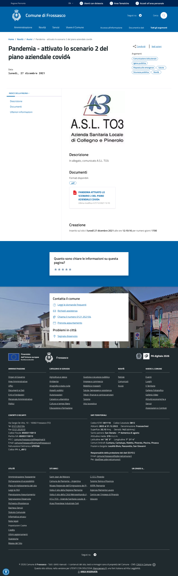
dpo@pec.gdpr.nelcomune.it (107, 459)
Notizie (121, 377)
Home (11, 39)
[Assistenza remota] (154, 564)
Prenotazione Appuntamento (21, 494)
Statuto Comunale (16, 512)
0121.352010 (18, 429)
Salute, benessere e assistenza (97, 390)
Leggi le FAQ (14, 490)
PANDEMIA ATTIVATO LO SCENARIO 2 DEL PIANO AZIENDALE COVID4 (91, 195)
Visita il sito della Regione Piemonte (66, 490)
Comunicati (123, 381)
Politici (11, 403)
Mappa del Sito (15, 543)
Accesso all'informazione (111, 27)
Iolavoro (93, 499)
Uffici (10, 385)
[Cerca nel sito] (163, 15)
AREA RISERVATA (89, 571)
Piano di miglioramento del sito (22, 485)
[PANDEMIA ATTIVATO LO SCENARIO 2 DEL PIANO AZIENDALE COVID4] (75, 192)
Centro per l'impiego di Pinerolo (104, 494)
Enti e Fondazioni (16, 394)
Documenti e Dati (16, 390)
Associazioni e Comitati (156, 408)
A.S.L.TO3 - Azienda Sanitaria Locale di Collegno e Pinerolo (76, 499)
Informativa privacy (17, 516)
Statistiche (13, 538)
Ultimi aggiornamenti (18, 534)
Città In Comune (143, 564)
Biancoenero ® (100, 568)
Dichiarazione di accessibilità (21, 481)
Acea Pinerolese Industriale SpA (64, 503)
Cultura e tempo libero (60, 403)
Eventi (149, 377)
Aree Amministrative (17, 381)
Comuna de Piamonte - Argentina (65, 481)
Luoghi (149, 381)
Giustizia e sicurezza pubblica (96, 377)
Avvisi (29, 39)
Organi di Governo (16, 377)
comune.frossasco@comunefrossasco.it (32, 442)
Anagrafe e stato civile (60, 385)
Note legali (13, 521)
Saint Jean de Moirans (60, 476)
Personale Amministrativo (20, 399)
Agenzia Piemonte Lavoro (102, 490)
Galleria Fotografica (154, 390)
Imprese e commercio (93, 381)
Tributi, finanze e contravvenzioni (98, 394)
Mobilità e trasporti (92, 385)
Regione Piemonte (18, 3)
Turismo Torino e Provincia (102, 481)
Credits (11, 530)
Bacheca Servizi (15, 507)
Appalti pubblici (56, 390)
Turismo (86, 399)
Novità (20, 39)
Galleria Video (152, 394)
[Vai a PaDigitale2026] (153, 355)
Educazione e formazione (61, 408)
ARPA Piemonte (97, 485)
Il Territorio (150, 385)
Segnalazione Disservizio (19, 499)
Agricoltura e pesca (58, 377)
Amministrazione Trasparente (21, 476)
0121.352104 (18, 426)
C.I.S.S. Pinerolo (97, 476)
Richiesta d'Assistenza (18, 503)
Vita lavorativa (90, 403)
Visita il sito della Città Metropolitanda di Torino (71, 494)
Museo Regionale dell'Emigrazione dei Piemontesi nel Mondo (77, 485)
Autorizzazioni (56, 394)
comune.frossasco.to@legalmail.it (29, 439)
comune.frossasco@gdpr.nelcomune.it (114, 456)
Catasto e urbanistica (59, 399)
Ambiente (54, 381)
